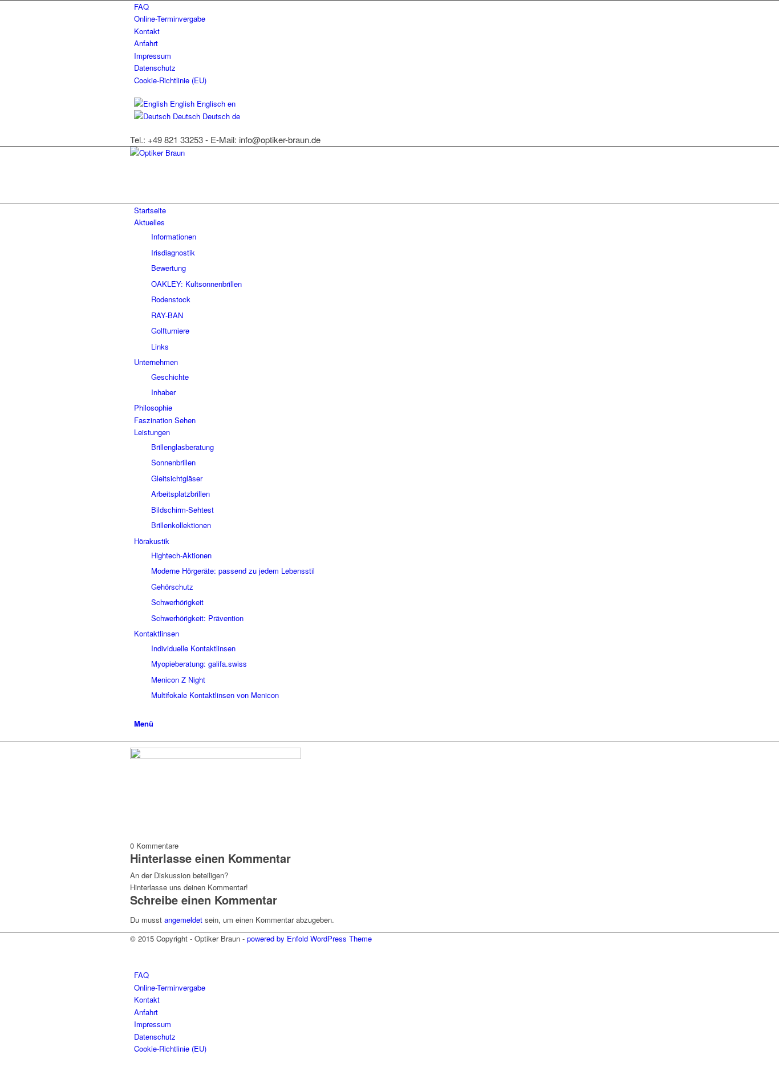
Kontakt (147, 31)
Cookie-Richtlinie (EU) (170, 80)
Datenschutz (155, 67)
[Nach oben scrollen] (3, 1071)
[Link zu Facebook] (137, 951)
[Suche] (137, 710)
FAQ (141, 6)
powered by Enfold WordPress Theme (309, 938)
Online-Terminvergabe (169, 18)
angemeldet (183, 919)
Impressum (152, 55)
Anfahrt (146, 43)
